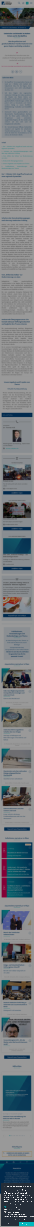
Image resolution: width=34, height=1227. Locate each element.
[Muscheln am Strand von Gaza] (17, 850)
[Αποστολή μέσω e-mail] (16, 71)
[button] (3, 1135)
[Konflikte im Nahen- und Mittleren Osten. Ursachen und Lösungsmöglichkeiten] (17, 887)
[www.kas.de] (7, 3)
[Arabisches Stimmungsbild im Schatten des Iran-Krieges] (17, 727)
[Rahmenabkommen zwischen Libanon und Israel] (17, 805)
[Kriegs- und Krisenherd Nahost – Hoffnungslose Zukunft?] (17, 961)
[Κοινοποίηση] (20, 71)
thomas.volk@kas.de (12, 448)
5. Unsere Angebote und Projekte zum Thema (15, 163)
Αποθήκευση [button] (10, 1224)
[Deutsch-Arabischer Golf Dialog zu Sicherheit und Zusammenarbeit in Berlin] (17, 998)
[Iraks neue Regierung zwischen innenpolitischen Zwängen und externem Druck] (17, 687)
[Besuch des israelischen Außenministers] (17, 925)
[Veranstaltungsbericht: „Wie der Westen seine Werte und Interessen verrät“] (17, 1035)
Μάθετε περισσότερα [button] (15, 1204)
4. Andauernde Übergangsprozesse (12, 161)
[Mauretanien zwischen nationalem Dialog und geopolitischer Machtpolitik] (17, 767)
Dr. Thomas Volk (9, 427)
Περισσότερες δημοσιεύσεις (17, 829)
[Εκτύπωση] (12, 71)
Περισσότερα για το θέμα (17, 616)
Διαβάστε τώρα (17, 493)
